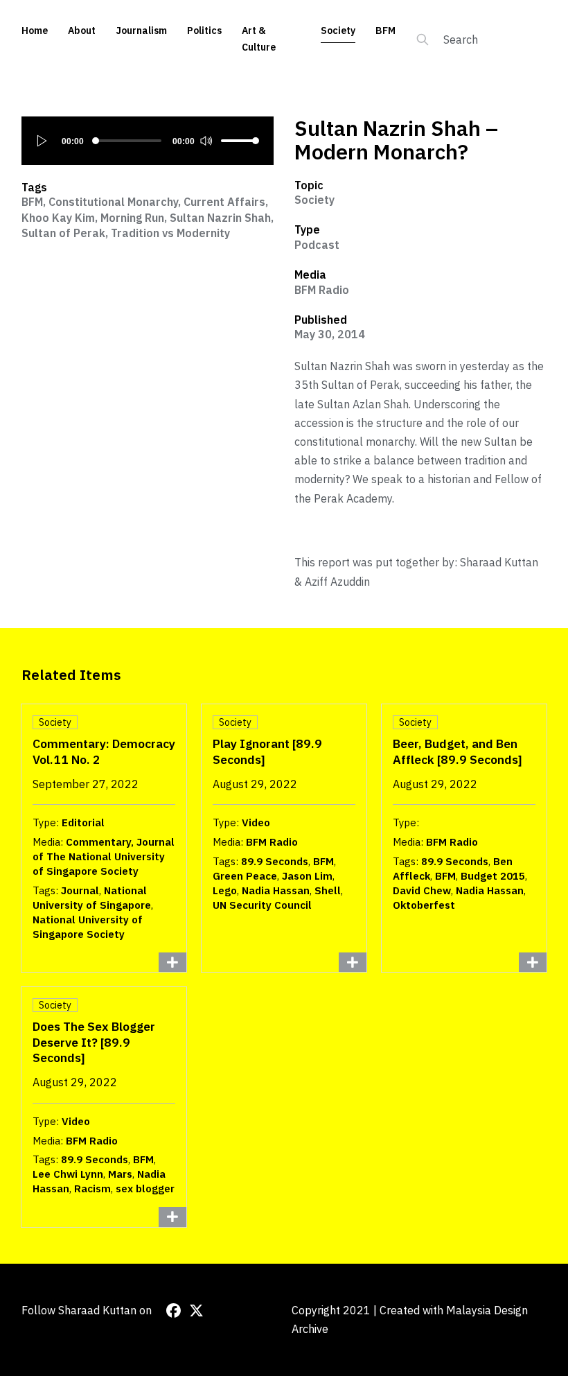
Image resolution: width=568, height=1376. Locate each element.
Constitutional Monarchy (113, 202)
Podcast (316, 245)
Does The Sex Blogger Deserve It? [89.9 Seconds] (94, 1042)
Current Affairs (224, 202)
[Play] (42, 141)
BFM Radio (321, 290)
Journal (80, 890)
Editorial (83, 822)
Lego (225, 890)
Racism (92, 1188)
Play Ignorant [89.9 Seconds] (267, 751)
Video (256, 822)
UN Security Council (262, 905)
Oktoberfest (424, 905)
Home (34, 30)
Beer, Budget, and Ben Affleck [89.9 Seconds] (457, 751)
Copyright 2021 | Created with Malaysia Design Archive (410, 1319)
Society (338, 30)
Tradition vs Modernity (170, 233)
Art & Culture (259, 38)
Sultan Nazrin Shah (220, 218)
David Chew (422, 890)
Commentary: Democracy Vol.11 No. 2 (104, 751)
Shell (327, 890)
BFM (385, 30)
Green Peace (245, 875)
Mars (120, 1174)
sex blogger (145, 1188)
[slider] (240, 141)
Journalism (141, 30)
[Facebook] (173, 1310)
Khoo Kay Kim (58, 218)
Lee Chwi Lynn (68, 1174)
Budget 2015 (493, 875)
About (82, 30)
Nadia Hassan (276, 890)
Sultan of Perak (63, 233)
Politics (204, 30)
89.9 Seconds (274, 861)
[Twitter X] (196, 1310)
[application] (147, 141)
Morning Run (132, 218)
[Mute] (206, 141)
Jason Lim (307, 875)
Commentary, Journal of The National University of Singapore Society (104, 856)
